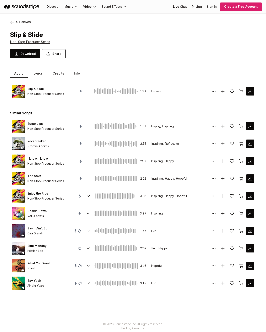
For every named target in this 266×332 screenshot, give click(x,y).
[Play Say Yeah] (18, 283)
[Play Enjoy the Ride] (18, 196)
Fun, (154, 248)
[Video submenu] (94, 6)
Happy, (156, 126)
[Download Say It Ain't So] (250, 231)
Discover (53, 6)
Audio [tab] (18, 73)
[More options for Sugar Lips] (213, 126)
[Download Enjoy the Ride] (250, 196)
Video (87, 6)
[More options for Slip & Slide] (213, 91)
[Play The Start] (18, 178)
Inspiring (157, 91)
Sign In (212, 6)
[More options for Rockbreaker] (213, 144)
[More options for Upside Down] (213, 213)
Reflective (172, 143)
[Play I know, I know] (18, 161)
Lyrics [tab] (38, 73)
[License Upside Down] (241, 213)
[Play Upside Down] (18, 213)
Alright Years (35, 285)
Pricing (197, 6)
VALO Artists (35, 216)
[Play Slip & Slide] (18, 91)
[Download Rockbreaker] (250, 144)
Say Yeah (34, 280)
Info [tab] (77, 73)
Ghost (31, 268)
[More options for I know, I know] (213, 161)
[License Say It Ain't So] (241, 231)
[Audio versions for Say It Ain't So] (88, 231)
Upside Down (37, 211)
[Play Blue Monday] (18, 248)
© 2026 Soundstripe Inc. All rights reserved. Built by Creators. (133, 326)
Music (68, 6)
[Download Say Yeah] (250, 283)
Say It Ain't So (37, 228)
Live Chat (180, 6)
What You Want (38, 263)
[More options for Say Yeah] (213, 283)
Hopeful (181, 178)
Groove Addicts (38, 146)
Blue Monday (37, 245)
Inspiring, (157, 143)
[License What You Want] (241, 266)
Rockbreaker (36, 141)
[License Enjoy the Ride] (241, 196)
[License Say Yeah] (241, 283)
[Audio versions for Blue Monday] (88, 248)
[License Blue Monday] (241, 248)
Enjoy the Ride (37, 193)
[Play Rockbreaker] (18, 143)
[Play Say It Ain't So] (18, 231)
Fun (153, 231)
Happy (169, 161)
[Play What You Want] (18, 265)
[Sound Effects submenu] (125, 6)
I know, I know (37, 158)
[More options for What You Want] (213, 266)
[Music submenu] (76, 6)
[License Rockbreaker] (241, 144)
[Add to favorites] (232, 91)
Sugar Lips (35, 123)
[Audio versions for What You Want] (88, 265)
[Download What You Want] (250, 266)
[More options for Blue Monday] (213, 248)
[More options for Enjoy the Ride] (213, 196)
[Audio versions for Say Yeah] (88, 283)
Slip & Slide (35, 89)
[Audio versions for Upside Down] (88, 213)
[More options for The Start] (213, 178)
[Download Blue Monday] (250, 248)
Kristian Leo (35, 250)
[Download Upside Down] (250, 213)
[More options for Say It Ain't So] (213, 231)
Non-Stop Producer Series (30, 42)
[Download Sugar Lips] (250, 126)
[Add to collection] (223, 91)
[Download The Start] (250, 178)
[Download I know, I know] (250, 161)
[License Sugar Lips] (241, 126)
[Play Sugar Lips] (18, 126)
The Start (34, 176)
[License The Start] (241, 178)
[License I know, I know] (241, 161)
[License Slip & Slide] (241, 91)
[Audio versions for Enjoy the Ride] (88, 196)
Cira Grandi (35, 233)
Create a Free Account (241, 6)
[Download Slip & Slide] (250, 91)
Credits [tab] (58, 73)
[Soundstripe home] (21, 6)
